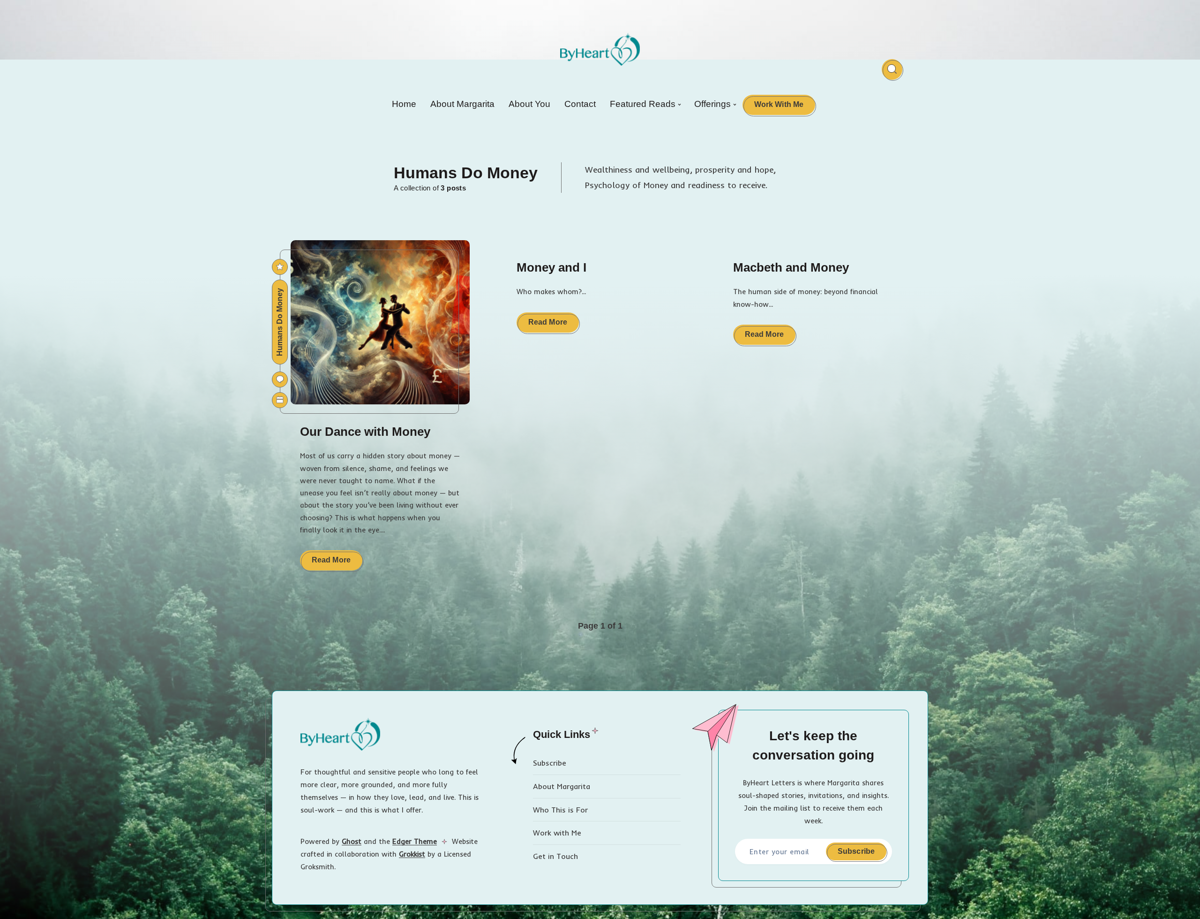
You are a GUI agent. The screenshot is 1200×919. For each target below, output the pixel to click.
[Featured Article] (280, 267)
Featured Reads (642, 104)
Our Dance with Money (365, 432)
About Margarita (462, 104)
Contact (580, 104)
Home (404, 104)
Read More (337, 562)
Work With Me (778, 104)
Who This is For (560, 809)
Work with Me (557, 832)
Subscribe (549, 762)
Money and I (551, 267)
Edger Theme (414, 841)
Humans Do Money (280, 322)
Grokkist (412, 854)
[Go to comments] (280, 379)
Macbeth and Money (791, 267)
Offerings (712, 104)
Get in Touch (555, 856)
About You (529, 104)
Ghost (351, 841)
